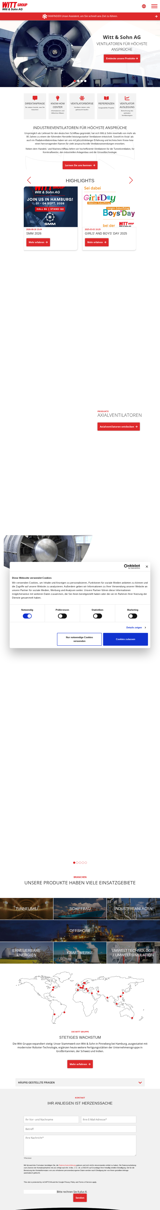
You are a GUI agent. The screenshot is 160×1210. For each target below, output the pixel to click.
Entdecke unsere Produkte (120, 58)
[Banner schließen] (147, 566)
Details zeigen (134, 627)
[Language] (144, 6)
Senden (80, 1197)
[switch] (62, 616)
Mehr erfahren (37, 242)
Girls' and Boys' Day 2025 (106, 233)
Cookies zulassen (125, 639)
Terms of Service (85, 1182)
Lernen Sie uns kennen (78, 165)
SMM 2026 (33, 233)
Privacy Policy (69, 1182)
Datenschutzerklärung (67, 1165)
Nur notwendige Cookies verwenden (79, 639)
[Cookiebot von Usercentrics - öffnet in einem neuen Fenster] (126, 566)
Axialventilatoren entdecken (117, 426)
